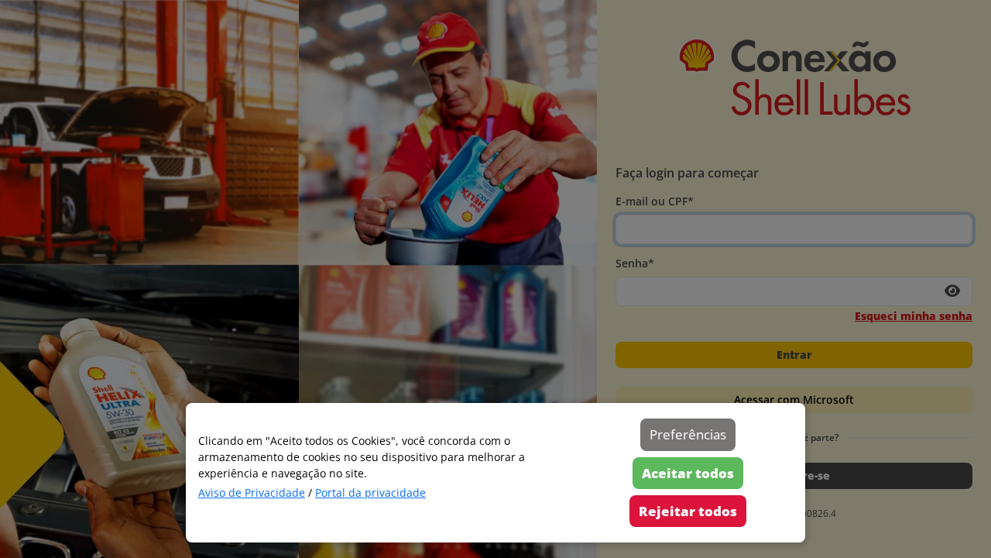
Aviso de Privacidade (251, 492)
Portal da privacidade (370, 492)
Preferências (688, 434)
